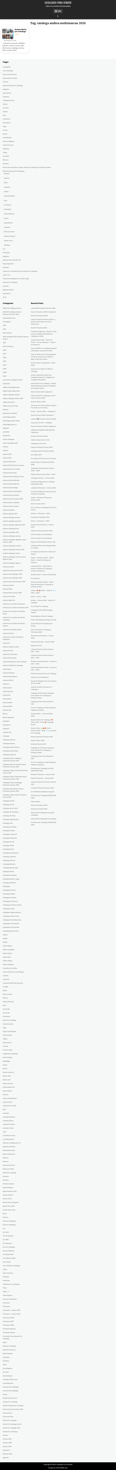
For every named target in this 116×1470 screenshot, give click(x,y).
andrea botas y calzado (11, 502)
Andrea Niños (7, 706)
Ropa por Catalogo (9, 1346)
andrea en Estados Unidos (12, 629)
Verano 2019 (7, 1439)
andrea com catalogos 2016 (12, 574)
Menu (59, 11)
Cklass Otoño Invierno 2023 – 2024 (43, 474)
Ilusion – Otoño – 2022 (38, 596)
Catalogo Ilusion (8, 849)
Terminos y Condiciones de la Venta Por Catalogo (20, 271)
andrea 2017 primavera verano (13, 465)
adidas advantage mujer (11, 391)
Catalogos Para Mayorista (12, 920)
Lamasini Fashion (9, 1124)
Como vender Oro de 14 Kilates (13, 972)
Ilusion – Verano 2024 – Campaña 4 (43, 411)
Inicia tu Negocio (8, 141)
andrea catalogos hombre (12, 546)
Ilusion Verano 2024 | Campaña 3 (42, 415)
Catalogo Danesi (8, 801)
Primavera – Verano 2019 (11, 1310)
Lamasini (6, 156)
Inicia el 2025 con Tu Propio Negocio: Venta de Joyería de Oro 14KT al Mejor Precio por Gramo (43, 357)
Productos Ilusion (9, 1332)
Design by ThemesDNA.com (58, 1468)
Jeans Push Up (8, 145)
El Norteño (7, 209)
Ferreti (5, 130)
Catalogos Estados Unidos (12, 905)
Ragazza (6, 256)
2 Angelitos (7, 67)
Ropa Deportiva (8, 264)
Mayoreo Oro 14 (36, 645)
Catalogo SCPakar (9, 883)
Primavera (6, 1306)
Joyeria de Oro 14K (9, 1106)
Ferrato (5, 1046)
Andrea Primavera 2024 (39, 436)
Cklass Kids (7, 957)
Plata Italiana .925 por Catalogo (42, 616)
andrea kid (6, 695)
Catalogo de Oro (8, 100)
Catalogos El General (10, 901)
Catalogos (6, 886)
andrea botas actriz (10, 473)
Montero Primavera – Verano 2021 (43, 774)
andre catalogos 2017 (10, 443)
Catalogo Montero (9, 864)
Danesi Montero (9, 196)
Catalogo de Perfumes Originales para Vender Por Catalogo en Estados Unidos (42, 695)
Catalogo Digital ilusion (11, 819)
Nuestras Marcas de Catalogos (13, 171)
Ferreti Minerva (9, 214)
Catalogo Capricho (9, 754)
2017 (4, 342)
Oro (4, 249)
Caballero (6, 721)
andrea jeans (7, 688)
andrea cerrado (8, 567)
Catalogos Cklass (9, 894)
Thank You (6, 275)
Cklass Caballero (9, 949)
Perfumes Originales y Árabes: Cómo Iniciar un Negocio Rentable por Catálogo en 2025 (44, 334)
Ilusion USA (7, 1076)
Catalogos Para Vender (58, 2)
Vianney (6, 286)
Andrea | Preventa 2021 (39, 809)
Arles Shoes (7, 93)
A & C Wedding (8, 71)
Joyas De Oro (7, 1102)
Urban (5, 1394)
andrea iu (6, 684)
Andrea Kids (7, 699)
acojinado (6, 383)
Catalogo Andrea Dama (11, 747)
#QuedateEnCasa (9, 318)
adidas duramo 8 (9, 402)
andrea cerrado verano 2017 (13, 570)
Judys (5, 152)
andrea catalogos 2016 (11, 532)
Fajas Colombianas (9, 1031)
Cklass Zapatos (8, 964)
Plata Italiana (7, 1295)
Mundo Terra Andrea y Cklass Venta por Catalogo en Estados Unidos (27, 167)
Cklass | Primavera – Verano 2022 (42, 642)
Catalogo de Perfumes (11, 812)
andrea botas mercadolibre (12, 491)
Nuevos (5, 1217)
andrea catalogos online (11, 553)
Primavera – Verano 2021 (11, 1314)
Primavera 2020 (8, 1318)
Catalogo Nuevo (8, 871)
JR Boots (6, 149)
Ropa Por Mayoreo (9, 1350)
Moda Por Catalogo (9, 1173)
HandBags (6, 1061)
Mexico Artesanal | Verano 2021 (42, 737)
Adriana (7, 173)
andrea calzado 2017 (10, 514)
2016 (4, 329)
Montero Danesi (9, 236)
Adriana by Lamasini (10, 413)
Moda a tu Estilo (8, 1169)
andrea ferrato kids (9, 658)
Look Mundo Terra (9, 1135)
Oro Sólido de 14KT (9, 1258)
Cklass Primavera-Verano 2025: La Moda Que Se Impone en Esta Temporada (43, 322)
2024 (4, 372)
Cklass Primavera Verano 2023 (42, 531)
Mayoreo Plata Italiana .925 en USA (43, 542)
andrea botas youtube (11, 506)
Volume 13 (6, 1450)
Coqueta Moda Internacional (13, 983)
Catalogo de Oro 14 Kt (10, 808)
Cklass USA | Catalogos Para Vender (43, 819)
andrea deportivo (9, 600)
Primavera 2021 (8, 1321)
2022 (4, 365)
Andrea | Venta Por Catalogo (13, 85)
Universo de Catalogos (11, 1387)
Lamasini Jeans (8, 1128)
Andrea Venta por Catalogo (20, 30)
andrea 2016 (7, 458)
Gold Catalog (7, 1057)
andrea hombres (8, 673)
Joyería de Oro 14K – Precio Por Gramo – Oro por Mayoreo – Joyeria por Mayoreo (43, 342)
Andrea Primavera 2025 (39, 316)
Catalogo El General (10, 834)
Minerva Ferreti (9, 232)
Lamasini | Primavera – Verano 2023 (43, 488)
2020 (4, 357)
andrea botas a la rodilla (11, 469)
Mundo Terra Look (9, 1210)
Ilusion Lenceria (8, 1072)
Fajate (5, 1039)
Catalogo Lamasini (9, 856)
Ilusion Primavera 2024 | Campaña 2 (43, 426)
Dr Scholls (6, 1009)
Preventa (6, 1303)
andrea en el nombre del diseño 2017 (16, 607)
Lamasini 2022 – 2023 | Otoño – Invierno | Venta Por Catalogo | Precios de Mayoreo (42, 568)
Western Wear (7, 1454)
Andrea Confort (8, 585)
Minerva (5, 160)
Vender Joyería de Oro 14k (40, 440)
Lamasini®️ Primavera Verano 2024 (43, 419)
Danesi (5, 111)
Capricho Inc (7, 732)
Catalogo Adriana (9, 740)
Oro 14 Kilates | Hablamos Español (42, 792)
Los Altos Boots (8, 1139)
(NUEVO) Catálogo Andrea (12, 308)
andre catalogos (8, 439)
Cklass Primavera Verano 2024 (42, 447)
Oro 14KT (6, 1239)
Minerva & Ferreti (9, 1165)
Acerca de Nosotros (10, 74)
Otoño (5, 1269)
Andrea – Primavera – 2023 (40, 513)
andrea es (6, 643)
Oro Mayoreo (7, 1243)
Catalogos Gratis (9, 909)
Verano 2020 (7, 1443)
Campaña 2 (7, 725)
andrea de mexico (9, 596)
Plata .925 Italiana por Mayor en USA (43, 620)
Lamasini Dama (8, 1121)
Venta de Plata (8, 1417)
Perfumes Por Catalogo (11, 1284)
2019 (4, 354)
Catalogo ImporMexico (10, 853)
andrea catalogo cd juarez (12, 521)
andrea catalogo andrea (11, 517)
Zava (4, 297)
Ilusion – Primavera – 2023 (40, 521)
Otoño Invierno (8, 1273)
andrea (5, 450)
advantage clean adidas (11, 421)
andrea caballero (9, 510)
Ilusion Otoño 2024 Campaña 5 (41, 392)
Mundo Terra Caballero (11, 1202)
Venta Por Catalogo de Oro (12, 1424)
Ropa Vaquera (8, 1353)
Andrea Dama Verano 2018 (12, 593)
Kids (4, 1109)
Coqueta (6, 979)
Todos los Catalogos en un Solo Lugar (16, 278)
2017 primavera (8, 346)
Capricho (6, 97)
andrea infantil (8, 680)
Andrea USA (7, 710)
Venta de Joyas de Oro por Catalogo (43, 673)
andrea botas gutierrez (11, 484)
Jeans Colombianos (10, 1098)
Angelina (6, 89)
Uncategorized (8, 1383)
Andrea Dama (7, 589)
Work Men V (7, 293)
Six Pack (6, 1372)
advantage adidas (9, 417)
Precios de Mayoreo (10, 1299)
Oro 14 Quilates (8, 1236)
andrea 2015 (7, 454)
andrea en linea (8, 633)
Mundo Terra (8, 240)
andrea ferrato (8, 650)
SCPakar (7, 245)
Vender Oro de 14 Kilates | (39, 677)
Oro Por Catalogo (9, 1247)
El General (6, 119)
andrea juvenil (8, 691)
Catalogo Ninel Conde (10, 868)
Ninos (5, 1213)
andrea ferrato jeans (10, 654)
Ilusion (5, 134)
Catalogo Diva (8, 823)
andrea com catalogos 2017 (12, 578)
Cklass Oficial (7, 961)
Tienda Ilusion (7, 1376)
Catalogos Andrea (9, 890)
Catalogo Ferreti (8, 842)
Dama (5, 990)
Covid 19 (6, 108)
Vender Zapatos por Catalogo (13, 1405)
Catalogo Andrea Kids (10, 751)
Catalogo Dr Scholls (10, 827)
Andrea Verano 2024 (38, 402)
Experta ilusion (8, 1024)
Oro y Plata (7, 1262)
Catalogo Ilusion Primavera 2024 (42, 451)
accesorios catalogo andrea (13, 380)
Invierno (5, 1094)
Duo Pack (6, 1013)
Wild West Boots (8, 290)
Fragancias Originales (10, 1054)
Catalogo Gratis (8, 845)
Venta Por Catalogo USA (11, 1428)
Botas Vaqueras (8, 717)
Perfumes (6, 252)
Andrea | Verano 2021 (38, 744)
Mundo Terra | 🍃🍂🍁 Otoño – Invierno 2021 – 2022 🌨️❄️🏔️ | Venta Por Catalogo (43, 730)
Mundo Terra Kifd (8, 1206)
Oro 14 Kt (6, 1232)
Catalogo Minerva (9, 860)
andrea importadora (10, 676)
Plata (5, 1288)
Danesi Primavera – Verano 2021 (42, 778)
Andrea (5, 82)
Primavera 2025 (8, 1325)
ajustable (6, 432)
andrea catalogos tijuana (12, 563)
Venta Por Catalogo (10, 1420)
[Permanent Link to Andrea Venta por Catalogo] (7, 34)
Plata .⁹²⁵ (6, 1291)
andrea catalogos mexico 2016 (13, 549)
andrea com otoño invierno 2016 (14, 581)
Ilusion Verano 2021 (38, 740)
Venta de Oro (7, 1413)
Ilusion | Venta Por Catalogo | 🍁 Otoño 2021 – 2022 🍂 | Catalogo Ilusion (42, 722)
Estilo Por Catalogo (9, 1020)
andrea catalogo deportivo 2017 (14, 525)
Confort (5, 976)
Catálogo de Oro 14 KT (38, 443)
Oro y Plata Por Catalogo (39, 606)
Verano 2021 (7, 1446)
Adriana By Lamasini (10, 78)
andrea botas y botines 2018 (13, 499)
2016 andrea (7, 333)
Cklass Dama (7, 953)
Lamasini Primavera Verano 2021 (42, 788)
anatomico (6, 435)
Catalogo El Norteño (10, 838)
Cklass (5, 104)
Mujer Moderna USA (10, 1191)
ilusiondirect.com (9, 1087)
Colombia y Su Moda (10, 968)
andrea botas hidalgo (10, 487)
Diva (4, 115)
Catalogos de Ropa (9, 897)
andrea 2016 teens (9, 462)
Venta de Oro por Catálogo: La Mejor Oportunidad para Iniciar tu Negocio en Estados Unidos (43, 386)
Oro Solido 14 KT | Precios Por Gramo (43, 458)
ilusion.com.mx (8, 1083)
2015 (4, 325)
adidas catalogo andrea (11, 395)
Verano (5, 1435)
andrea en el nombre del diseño (14, 604)
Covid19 (5, 987)
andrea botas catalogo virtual (13, 476)
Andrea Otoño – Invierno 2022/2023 (43, 574)
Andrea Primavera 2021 (39, 805)
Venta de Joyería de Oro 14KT (13, 1409)
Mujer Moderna (8, 1187)
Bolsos (5, 714)
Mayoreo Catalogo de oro (12, 1143)
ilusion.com (7, 1080)
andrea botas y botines (11, 495)
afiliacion (6, 428)
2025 (4, 376)
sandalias (6, 1357)
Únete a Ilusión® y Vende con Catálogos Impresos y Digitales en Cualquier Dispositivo (43, 377)
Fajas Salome (7, 1035)
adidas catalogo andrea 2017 (13, 398)
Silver (5, 1364)
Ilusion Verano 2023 (38, 504)
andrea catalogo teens (11, 528)
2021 (4, 361)
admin (17, 34)
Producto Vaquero (9, 1329)
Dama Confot (7, 994)
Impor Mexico (7, 1091)
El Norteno (6, 123)
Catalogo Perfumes (10, 875)
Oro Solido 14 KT (8, 1254)
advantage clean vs (10, 424)
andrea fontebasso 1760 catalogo (15, 662)
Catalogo (6, 736)
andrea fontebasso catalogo (13, 665)
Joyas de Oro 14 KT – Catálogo (41, 423)
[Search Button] (57, 16)
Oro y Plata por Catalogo (11, 1266)
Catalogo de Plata (9, 816)
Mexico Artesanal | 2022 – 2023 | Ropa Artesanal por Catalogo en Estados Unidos (42, 584)
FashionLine (7, 1042)
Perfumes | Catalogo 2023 (40, 517)
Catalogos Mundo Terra (11, 916)
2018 (4, 350)
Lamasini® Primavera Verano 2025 (43, 308)
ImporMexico (7, 137)
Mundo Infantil (8, 1195)
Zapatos (6, 1457)
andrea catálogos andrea (12, 536)
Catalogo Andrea (9, 743)
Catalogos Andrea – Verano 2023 (42, 478)
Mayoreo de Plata (9, 1146)
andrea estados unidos (11, 647)
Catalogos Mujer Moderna (12, 912)
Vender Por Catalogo (10, 1402)
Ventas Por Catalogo (10, 282)
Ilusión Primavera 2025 (39, 328)
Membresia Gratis (9, 1150)
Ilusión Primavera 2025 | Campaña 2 (43, 312)
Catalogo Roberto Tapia (11, 879)
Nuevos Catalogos (9, 1221)
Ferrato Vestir (7, 1050)
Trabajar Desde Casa (10, 1379)
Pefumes (6, 1277)
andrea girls (7, 669)
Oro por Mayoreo (8, 1251)
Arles (6, 182)
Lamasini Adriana (9, 1117)
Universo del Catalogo (10, 1391)
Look (4, 1132)
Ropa (4, 1342)
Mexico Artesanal (9, 1154)
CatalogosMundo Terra (11, 931)
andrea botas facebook (11, 480)
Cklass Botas (7, 946)
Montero (6, 163)
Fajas (5, 126)
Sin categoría (7, 1368)
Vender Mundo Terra (10, 1398)
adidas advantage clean (11, 387)
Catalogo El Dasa (9, 830)
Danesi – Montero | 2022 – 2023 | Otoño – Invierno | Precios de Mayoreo (42, 560)
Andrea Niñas (7, 702)
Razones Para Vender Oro (12, 260)
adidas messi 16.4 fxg (10, 406)
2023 (4, 369)
